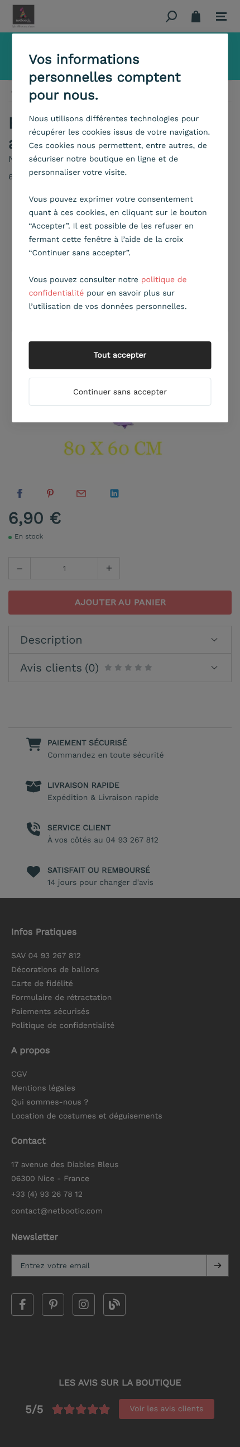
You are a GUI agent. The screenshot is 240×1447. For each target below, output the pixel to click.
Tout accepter (120, 355)
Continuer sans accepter (120, 392)
